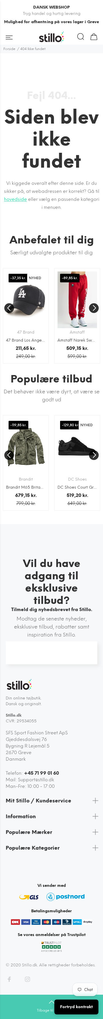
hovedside (15, 199)
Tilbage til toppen (51, 1010)
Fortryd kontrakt (76, 1006)
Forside (9, 49)
